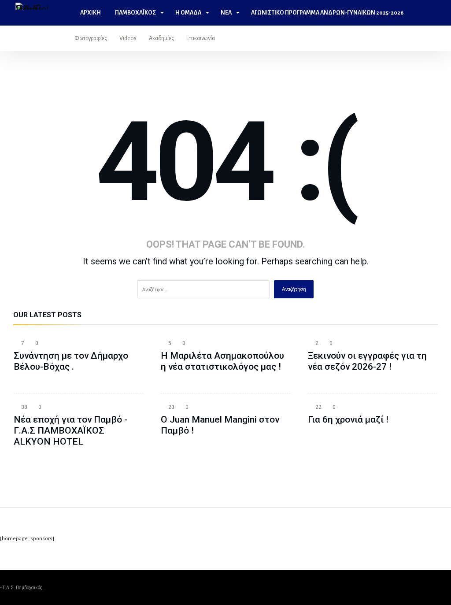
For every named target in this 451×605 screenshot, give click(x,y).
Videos (128, 38)
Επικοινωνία (200, 38)
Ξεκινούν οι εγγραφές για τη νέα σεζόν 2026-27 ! (367, 361)
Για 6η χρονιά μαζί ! (348, 419)
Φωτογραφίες (90, 38)
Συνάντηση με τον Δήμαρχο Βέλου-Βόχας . (71, 361)
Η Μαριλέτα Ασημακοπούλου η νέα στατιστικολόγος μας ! (222, 361)
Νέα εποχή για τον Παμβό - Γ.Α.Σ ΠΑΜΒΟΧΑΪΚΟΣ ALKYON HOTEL (70, 430)
